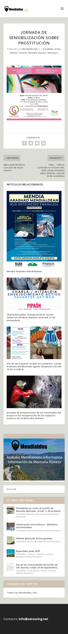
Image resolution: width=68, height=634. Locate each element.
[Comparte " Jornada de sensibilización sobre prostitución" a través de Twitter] (31, 143)
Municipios (52, 52)
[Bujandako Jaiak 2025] (11, 553)
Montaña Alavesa (37, 52)
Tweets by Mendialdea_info (22, 592)
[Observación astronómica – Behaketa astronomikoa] (11, 526)
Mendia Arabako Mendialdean (24, 271)
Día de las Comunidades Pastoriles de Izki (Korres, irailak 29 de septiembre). (37, 566)
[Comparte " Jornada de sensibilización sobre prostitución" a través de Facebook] (24, 143)
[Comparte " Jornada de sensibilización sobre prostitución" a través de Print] (43, 143)
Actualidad (48, 48)
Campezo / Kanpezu (36, 554)
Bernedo (31, 514)
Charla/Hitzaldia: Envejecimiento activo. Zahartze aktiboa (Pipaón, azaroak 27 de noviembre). (31, 317)
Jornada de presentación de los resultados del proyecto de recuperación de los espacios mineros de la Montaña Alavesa (34, 415)
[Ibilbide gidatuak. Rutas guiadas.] (11, 540)
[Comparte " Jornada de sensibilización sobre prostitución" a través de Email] (37, 143)
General (23, 52)
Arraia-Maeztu (33, 570)
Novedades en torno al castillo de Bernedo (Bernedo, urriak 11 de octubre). (38, 509)
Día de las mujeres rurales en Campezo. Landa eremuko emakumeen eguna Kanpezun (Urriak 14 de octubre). (34, 366)
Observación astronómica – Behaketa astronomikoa (37, 526)
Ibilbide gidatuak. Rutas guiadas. (34, 538)
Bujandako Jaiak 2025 (28, 551)
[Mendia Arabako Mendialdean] (34, 229)
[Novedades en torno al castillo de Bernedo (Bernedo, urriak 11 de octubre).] (11, 510)
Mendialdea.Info (30, 48)
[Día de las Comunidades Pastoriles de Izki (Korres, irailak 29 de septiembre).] (11, 567)
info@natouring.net (33, 619)
